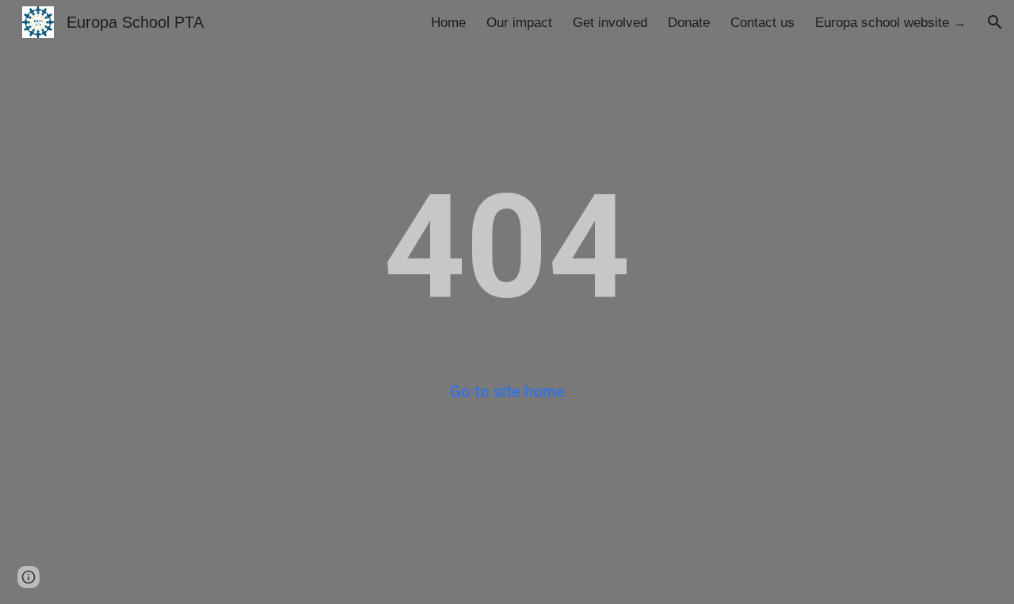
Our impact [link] (519, 22)
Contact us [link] (762, 22)
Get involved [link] (610, 22)
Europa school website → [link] (890, 22)
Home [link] (448, 22)
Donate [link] (689, 22)
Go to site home (507, 391)
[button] (995, 22)
